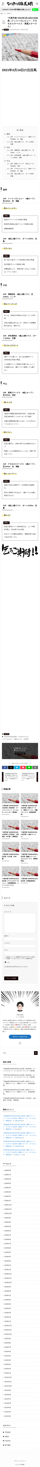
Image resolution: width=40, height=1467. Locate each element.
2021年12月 (8, 1377)
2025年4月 (7, 1231)
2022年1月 (7, 1373)
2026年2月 (7, 1196)
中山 (8, 161)
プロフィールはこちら (20, 1036)
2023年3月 (7, 1312)
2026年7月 (7, 1174)
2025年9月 (7, 1218)
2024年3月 (7, 1261)
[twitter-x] (20, 1043)
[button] (5, 767)
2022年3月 (7, 1364)
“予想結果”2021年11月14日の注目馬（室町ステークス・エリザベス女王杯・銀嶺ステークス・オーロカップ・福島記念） (20, 1118)
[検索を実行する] (36, 1053)
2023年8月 (7, 1291)
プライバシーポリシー (20, 1461)
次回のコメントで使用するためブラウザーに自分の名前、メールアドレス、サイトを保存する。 (20, 957)
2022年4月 (7, 1360)
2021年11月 (8, 1381)
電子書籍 (7, 1445)
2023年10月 (8, 1282)
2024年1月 (7, 1269)
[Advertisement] (20, 99)
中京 (8, 147)
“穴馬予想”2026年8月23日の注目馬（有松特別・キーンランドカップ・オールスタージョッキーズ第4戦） (19, 1076)
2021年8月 (7, 1394)
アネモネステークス (23, 736)
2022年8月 (7, 1343)
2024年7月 (7, 1243)
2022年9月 (7, 1338)
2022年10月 (8, 1334)
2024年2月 (7, 1265)
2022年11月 (8, 1330)
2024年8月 (7, 1239)
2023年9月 (7, 1287)
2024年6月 (7, 1248)
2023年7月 (7, 1295)
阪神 (8, 134)
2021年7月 (7, 1399)
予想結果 (7, 1432)
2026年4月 (7, 1187)
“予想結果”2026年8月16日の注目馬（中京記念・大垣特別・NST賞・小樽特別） (19, 1099)
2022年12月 (8, 1325)
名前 (6, 936)
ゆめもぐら (18, 1154)
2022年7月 (7, 1347)
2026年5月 (7, 1183)
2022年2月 (7, 1368)
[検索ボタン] (37, 4)
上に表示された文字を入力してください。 (16, 966)
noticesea (18, 1120)
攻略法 (7, 1436)
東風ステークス (18, 739)
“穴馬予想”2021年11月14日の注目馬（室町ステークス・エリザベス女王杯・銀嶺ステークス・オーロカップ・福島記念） (20, 1135)
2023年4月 (7, 1308)
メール (7, 943)
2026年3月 (7, 1192)
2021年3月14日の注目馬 (10, 736)
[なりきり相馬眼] (20, 4)
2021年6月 (7, 1403)
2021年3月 (7, 1416)
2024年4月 (7, 1256)
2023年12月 (8, 1274)
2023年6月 (7, 1300)
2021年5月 (7, 1407)
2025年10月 (8, 1213)
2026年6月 (7, 1179)
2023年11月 (8, 1278)
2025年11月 (8, 1209)
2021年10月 (8, 1386)
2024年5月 (7, 1252)
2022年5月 (7, 1356)
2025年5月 (7, 1226)
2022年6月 (7, 1351)
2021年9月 (7, 1390)
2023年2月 (7, 1317)
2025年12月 (8, 1205)
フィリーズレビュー (8, 739)
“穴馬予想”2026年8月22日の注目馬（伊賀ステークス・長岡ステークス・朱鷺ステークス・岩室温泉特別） (19, 1092)
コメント (7, 911)
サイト (6, 950)
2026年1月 (7, 1200)
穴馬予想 (6, 29)
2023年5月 (7, 1304)
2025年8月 (7, 1222)
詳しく (35, 9)
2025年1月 (7, 1235)
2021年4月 (7, 1412)
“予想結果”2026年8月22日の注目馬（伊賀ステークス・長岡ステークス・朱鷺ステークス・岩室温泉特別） (19, 1083)
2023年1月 (7, 1321)
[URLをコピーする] (35, 767)
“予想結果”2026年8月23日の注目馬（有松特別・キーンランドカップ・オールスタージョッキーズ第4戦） (19, 1070)
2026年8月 (7, 1170)
